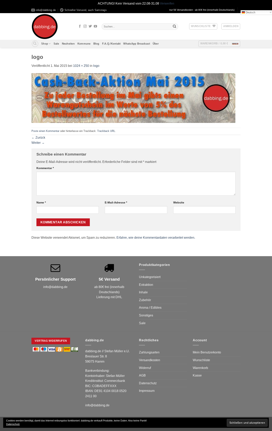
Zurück (38, 137)
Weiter (38, 142)
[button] (230, 26)
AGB (142, 375)
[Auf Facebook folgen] (79, 26)
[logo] (133, 97)
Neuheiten (68, 43)
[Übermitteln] (174, 26)
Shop (44, 43)
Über (156, 43)
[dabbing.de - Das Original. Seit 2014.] (51, 26)
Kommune (84, 43)
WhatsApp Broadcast (136, 43)
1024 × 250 (81, 65)
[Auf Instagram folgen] (85, 26)
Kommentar (45, 168)
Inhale (143, 292)
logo (96, 65)
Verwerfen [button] (167, 3)
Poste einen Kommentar (45, 130)
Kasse (197, 375)
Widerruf (145, 368)
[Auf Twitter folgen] (90, 26)
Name (41, 202)
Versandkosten (149, 360)
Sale (56, 43)
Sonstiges (146, 315)
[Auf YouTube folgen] (95, 26)
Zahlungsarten (149, 352)
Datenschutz (148, 383)
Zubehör (145, 300)
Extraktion (146, 284)
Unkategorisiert (149, 277)
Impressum (147, 390)
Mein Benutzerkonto (207, 352)
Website (178, 202)
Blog (96, 43)
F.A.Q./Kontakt (111, 43)
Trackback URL (106, 130)
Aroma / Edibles (150, 307)
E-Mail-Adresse (116, 202)
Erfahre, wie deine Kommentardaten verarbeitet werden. (155, 237)
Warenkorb (200, 368)
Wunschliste (201, 360)
